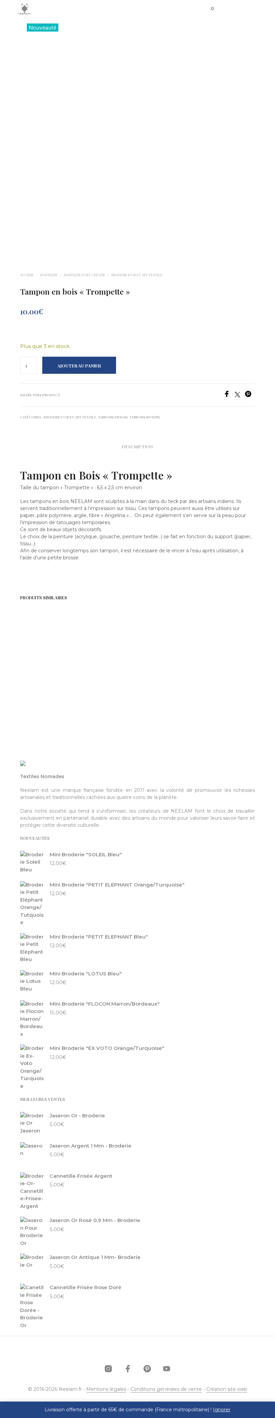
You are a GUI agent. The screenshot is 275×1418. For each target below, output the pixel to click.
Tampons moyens (144, 417)
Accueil (27, 274)
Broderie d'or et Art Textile (136, 274)
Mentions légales (106, 1389)
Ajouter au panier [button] (45, 699)
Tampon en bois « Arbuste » (98, 676)
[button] (208, 8)
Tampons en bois (113, 417)
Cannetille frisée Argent (160, 672)
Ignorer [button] (221, 1410)
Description (137, 446)
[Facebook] (229, 395)
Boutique (49, 274)
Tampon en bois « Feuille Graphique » (38, 676)
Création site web (226, 1389)
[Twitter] (240, 395)
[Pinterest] (250, 395)
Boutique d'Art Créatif (84, 274)
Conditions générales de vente (166, 1389)
